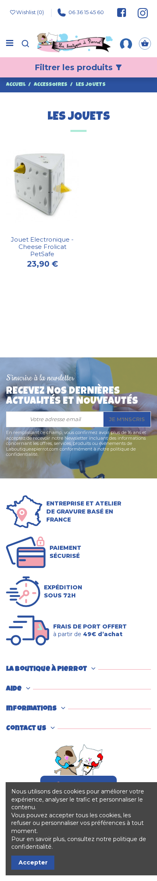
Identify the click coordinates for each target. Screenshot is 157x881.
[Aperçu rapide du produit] (48, 230)
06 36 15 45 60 (86, 12)
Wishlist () (30, 12)
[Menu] (9, 43)
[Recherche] (25, 43)
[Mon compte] (126, 43)
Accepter (33, 862)
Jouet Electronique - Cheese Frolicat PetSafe (42, 247)
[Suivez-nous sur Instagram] (139, 12)
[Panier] (145, 43)
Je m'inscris (127, 419)
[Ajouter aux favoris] (36, 230)
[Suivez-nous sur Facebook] (121, 12)
